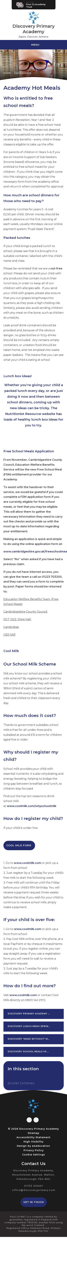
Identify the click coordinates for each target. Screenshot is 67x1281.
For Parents (22, 72)
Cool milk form (19, 845)
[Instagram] (36, 1119)
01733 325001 (33, 1185)
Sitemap (33, 1133)
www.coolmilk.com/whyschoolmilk (31, 806)
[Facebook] (29, 1119)
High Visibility (33, 1141)
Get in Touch (33, 1202)
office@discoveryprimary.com (33, 1190)
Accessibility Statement (33, 1137)
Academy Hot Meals (48, 72)
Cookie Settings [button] (33, 1154)
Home (7, 72)
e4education (41, 1145)
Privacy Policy (34, 1150)
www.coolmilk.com (27, 863)
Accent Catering (21, 1083)
